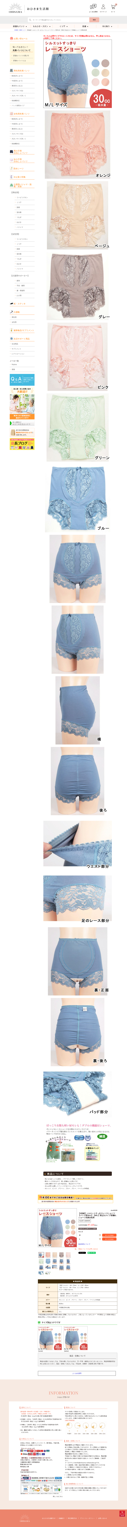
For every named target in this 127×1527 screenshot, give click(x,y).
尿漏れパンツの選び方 (21, 55)
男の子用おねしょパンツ (21, 152)
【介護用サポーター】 (20, 276)
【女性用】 (15, 234)
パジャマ (20, 227)
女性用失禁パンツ (22, 114)
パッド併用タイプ (18, 105)
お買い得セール (21, 39)
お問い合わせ (102, 1518)
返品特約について (84, 1244)
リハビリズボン (22, 197)
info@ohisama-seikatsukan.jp (86, 1463)
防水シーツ (19, 168)
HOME (16, 30)
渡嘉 (13, 369)
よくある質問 (93, 12)
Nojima (14, 364)
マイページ (103, 12)
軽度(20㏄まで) (17, 76)
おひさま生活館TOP (48, 1518)
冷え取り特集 (20, 177)
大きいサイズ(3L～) (19, 95)
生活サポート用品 (22, 339)
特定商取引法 (72, 1518)
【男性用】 (15, 192)
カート (113, 12)
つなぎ (19, 217)
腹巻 (18, 281)
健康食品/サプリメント (24, 330)
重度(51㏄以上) (17, 86)
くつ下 (19, 202)
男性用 (14, 317)
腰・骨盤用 (21, 290)
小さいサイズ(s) (17, 91)
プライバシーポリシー (87, 1518)
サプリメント (16, 349)
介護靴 (17, 312)
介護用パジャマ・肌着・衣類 (23, 185)
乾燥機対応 (16, 100)
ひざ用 (19, 295)
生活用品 (15, 344)
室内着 (19, 212)
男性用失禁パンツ (22, 71)
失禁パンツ (22, 30)
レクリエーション (18, 354)
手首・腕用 (21, 285)
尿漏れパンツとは (19, 60)
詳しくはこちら (58, 1496)
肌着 (85, 26)
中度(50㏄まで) (17, 81)
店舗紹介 (62, 1518)
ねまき (19, 222)
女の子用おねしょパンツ (21, 160)
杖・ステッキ (20, 304)
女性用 (14, 322)
